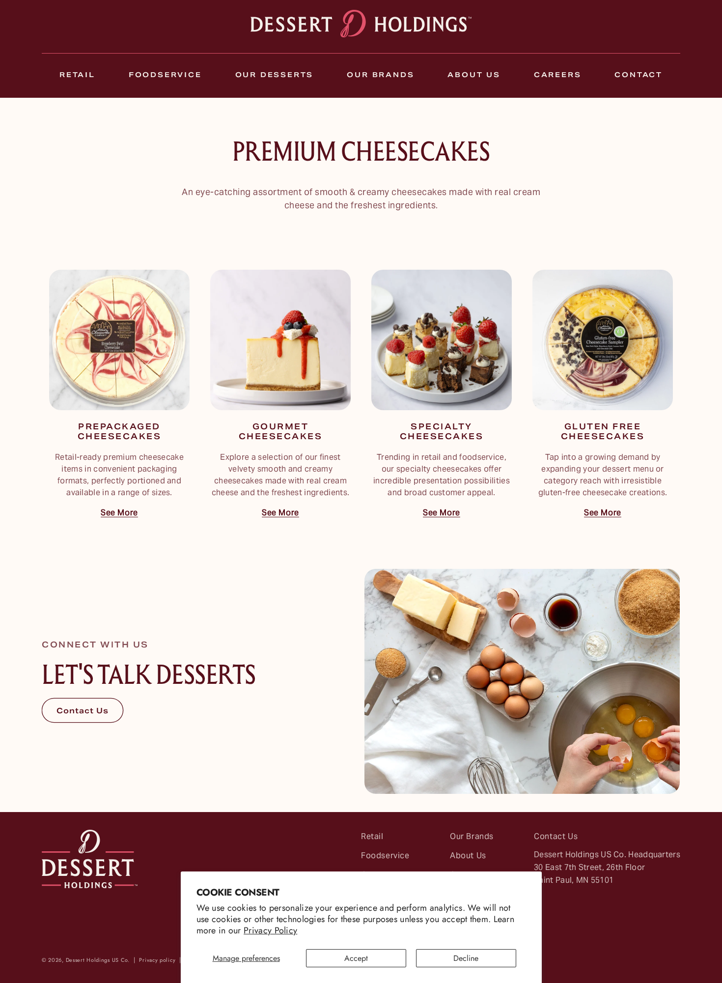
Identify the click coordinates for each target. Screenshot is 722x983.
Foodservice (385, 856)
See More (119, 513)
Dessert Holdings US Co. (98, 960)
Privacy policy (157, 960)
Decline (465, 958)
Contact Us (82, 711)
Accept (356, 958)
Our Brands (472, 837)
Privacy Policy (270, 930)
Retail (372, 837)
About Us (468, 856)
